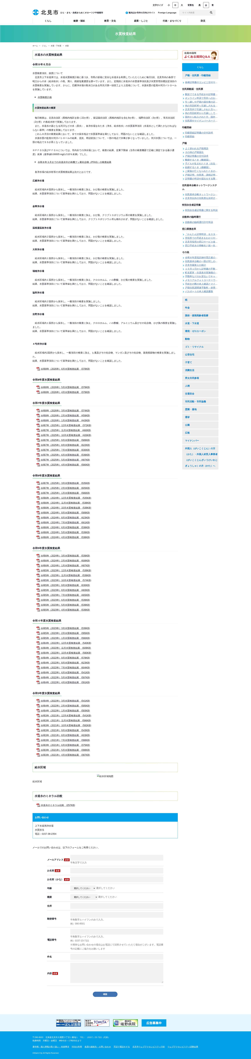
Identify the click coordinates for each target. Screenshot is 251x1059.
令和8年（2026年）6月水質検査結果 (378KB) (65, 369)
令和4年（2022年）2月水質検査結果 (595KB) (65, 706)
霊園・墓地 (191, 409)
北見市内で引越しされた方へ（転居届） (206, 109)
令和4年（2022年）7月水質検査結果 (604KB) (65, 667)
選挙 (187, 417)
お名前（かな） (58, 879)
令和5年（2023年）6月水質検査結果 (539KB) (65, 600)
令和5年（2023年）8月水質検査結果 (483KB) (65, 590)
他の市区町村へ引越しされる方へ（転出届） (208, 105)
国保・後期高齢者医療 (196, 315)
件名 (49, 956)
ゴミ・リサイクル (194, 347)
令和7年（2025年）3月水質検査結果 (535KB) (65, 483)
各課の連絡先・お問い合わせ (98, 1047)
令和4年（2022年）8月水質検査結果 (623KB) (65, 662)
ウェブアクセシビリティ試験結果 (183, 1047)
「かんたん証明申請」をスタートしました (207, 234)
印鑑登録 (189, 136)
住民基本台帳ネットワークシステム (203, 194)
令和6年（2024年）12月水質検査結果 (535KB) (65, 498)
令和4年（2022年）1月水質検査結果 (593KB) (65, 710)
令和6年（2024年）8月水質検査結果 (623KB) (65, 517)
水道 (67, 46)
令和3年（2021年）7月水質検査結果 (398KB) (65, 740)
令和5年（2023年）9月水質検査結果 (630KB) (65, 585)
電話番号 (52, 940)
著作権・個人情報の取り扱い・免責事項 (51, 1047)
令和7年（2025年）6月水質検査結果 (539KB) (65, 455)
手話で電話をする (122, 1047)
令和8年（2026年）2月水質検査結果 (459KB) (65, 415)
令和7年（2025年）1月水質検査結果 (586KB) (65, 493)
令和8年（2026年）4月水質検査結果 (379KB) (65, 392)
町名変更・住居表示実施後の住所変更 (205, 272)
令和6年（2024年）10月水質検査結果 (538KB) (65, 508)
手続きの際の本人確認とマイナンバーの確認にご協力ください (217, 284)
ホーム (35, 46)
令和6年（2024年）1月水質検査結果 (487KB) (65, 565)
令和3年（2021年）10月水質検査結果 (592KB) (65, 725)
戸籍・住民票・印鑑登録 (198, 75)
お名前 (53, 870)
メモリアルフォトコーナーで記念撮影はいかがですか (213, 280)
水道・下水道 (56, 46)
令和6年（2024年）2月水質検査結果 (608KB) (65, 560)
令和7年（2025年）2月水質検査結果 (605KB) (65, 488)
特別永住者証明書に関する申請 (201, 210)
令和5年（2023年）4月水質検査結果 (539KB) (65, 610)
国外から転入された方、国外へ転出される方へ (209, 117)
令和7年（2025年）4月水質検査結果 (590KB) (65, 465)
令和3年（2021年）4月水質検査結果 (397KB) (65, 755)
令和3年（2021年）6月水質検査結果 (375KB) (65, 745)
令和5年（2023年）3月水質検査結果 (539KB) (65, 628)
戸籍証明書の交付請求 (196, 156)
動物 (187, 339)
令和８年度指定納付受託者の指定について (207, 257)
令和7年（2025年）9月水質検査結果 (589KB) (65, 440)
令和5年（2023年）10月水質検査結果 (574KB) (65, 580)
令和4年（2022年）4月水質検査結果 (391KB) (65, 682)
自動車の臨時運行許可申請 (199, 222)
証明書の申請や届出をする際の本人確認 (206, 178)
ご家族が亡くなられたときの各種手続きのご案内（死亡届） (216, 171)
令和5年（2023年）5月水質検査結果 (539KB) (65, 605)
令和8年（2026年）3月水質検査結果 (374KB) (65, 410)
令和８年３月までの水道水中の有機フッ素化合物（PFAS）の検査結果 (74, 162)
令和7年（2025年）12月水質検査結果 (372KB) (65, 425)
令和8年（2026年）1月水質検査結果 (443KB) (65, 420)
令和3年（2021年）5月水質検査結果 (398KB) (65, 750)
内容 (52, 973)
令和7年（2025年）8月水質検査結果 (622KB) (65, 445)
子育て (188, 362)
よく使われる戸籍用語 (196, 148)
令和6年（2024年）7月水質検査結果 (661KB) (65, 522)
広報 (187, 433)
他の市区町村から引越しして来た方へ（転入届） (210, 113)
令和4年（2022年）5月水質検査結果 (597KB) (65, 677)
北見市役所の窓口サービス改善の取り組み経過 (209, 242)
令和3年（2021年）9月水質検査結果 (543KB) (65, 730)
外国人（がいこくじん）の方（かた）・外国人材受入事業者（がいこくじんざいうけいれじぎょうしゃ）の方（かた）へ (201, 457)
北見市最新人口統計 (195, 265)
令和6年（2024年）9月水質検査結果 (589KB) (65, 512)
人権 (187, 386)
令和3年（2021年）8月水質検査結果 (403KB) (65, 735)
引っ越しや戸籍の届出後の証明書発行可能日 (208, 102)
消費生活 (189, 370)
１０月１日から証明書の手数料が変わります (208, 269)
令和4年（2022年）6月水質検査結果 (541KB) (65, 672)
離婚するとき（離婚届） (198, 160)
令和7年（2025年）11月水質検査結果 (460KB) (65, 430)
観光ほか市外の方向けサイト (142, 12)
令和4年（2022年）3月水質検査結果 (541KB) (65, 701)
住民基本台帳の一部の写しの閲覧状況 (205, 261)
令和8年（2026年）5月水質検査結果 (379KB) (65, 387)
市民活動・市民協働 (195, 401)
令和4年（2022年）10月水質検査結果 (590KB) (65, 653)
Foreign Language (167, 12)
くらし (44, 46)
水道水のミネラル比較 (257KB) (57, 805)
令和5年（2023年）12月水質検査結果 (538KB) (65, 570)
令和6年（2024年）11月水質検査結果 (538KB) (65, 503)
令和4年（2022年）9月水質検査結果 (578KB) (65, 658)
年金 (187, 307)
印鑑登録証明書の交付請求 (199, 132)
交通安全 (189, 393)
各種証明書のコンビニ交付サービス (203, 82)
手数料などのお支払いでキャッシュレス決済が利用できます (216, 276)
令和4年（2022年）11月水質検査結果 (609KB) (65, 648)
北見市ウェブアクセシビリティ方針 (148, 1047)
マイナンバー (192, 440)
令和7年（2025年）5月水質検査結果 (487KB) (65, 460)
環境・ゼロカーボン (195, 331)
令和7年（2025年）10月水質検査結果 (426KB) (65, 435)
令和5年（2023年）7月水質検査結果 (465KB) (65, 595)
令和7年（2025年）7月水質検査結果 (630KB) (65, 450)
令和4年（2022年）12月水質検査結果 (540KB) (65, 643)
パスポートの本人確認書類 (199, 291)
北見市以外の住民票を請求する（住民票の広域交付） (213, 198)
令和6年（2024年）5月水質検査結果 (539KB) (65, 532)
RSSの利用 (77, 1047)
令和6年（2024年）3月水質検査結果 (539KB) (65, 555)
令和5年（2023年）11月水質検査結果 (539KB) (65, 575)
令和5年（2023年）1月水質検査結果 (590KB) (65, 638)
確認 (105, 994)
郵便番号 (52, 919)
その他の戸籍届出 (194, 152)
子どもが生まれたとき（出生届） (202, 163)
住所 (49, 906)
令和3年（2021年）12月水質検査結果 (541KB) (65, 715)
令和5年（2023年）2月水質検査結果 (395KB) (65, 633)
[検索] (211, 12)
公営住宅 (189, 354)
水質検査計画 (45, 97)
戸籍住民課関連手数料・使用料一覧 (203, 287)
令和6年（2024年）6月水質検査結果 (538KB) (65, 527)
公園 (187, 425)
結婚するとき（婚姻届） (198, 167)
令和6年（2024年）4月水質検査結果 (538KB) (65, 537)
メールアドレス (58, 859)
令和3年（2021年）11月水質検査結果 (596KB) (65, 720)
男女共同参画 (192, 378)
